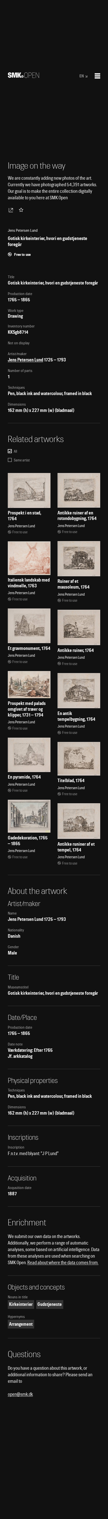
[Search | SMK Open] (23, 76)
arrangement (21, 1324)
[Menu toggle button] (97, 76)
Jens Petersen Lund (25, 359)
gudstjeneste (49, 1304)
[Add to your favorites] (22, 210)
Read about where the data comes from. (62, 1262)
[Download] (12, 210)
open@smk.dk (20, 1394)
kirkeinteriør (21, 1304)
